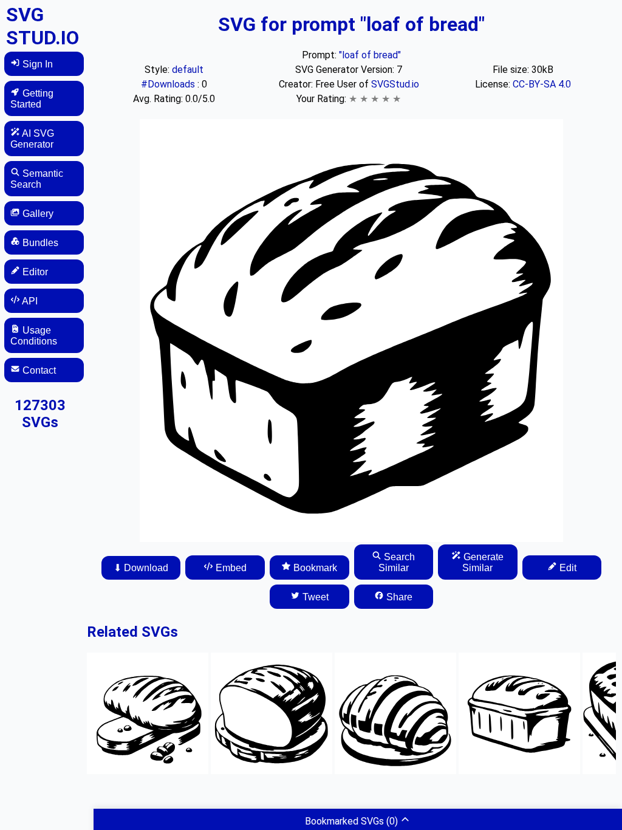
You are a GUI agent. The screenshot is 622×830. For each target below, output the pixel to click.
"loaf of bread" (370, 55)
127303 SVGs (40, 414)
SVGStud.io (395, 84)
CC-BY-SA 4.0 (542, 84)
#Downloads (169, 84)
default (187, 69)
